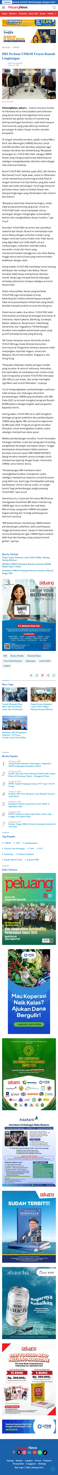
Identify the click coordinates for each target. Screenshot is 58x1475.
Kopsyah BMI (33, 860)
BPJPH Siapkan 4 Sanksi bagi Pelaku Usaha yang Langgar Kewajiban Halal (29, 815)
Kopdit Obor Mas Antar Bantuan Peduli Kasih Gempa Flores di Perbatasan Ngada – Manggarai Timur (31, 775)
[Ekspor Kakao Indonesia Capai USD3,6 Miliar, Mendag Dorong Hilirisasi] (43, 694)
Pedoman (47, 1461)
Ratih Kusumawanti (15, 63)
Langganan (31, 1464)
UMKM (7, 666)
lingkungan (30, 661)
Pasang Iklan (18, 1464)
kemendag (8, 854)
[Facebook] (14, 1452)
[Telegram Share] (48, 675)
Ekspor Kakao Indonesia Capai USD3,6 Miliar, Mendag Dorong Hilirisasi (26, 559)
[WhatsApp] (40, 1452)
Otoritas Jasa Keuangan (14, 849)
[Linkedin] (29, 1452)
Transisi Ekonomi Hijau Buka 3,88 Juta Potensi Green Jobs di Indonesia (12, 706)
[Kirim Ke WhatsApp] (54, 675)
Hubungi (42, 1464)
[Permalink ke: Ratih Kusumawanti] (4, 64)
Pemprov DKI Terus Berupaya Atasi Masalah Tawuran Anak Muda (31, 795)
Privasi (38, 1461)
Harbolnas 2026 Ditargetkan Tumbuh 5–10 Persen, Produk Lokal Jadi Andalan (14, 735)
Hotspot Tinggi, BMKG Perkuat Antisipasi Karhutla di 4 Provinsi (32, 825)
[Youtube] (34, 1452)
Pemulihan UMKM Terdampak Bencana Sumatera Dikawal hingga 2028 (27, 572)
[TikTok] (45, 1452)
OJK (18, 843)
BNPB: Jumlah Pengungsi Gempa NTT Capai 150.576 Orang (31, 785)
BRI (5, 656)
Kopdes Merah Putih (13, 860)
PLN (41, 849)
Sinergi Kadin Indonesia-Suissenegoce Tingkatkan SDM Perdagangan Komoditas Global (29, 765)
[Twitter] (19, 1452)
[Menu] (4, 7)
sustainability (45, 661)
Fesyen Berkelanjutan (13, 661)
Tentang (10, 1461)
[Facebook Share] (31, 675)
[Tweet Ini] (37, 675)
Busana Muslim (17, 656)
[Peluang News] (18, 7)
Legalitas (29, 1461)
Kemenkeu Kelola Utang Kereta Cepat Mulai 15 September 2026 (29, 805)
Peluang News (38, 1468)
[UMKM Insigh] (29, 35)
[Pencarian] (54, 7)
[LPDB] (29, 991)
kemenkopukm (31, 843)
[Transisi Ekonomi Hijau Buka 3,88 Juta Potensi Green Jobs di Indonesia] (14, 694)
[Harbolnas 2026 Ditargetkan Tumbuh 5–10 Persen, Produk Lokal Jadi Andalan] (14, 723)
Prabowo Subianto (26, 854)
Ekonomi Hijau (34, 656)
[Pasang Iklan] (29, 614)
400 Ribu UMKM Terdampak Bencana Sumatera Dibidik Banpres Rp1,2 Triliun (26, 565)
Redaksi (19, 1461)
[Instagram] (24, 1452)
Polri (32, 849)
